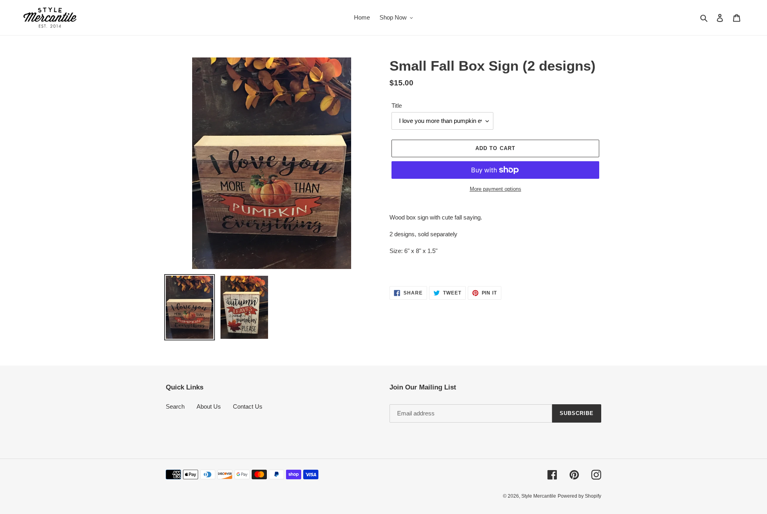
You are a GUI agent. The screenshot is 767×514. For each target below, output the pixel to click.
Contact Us (247, 406)
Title (396, 105)
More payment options (495, 189)
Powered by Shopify (579, 496)
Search (175, 406)
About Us (209, 406)
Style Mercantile (538, 496)
